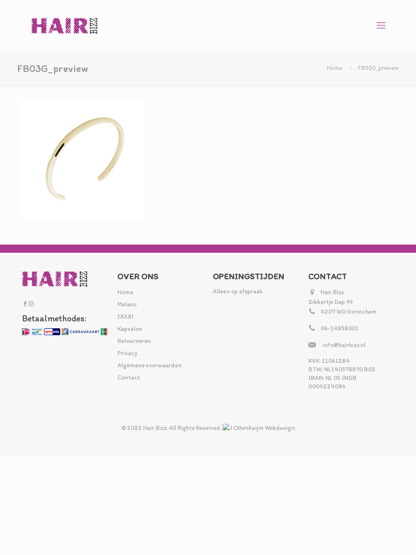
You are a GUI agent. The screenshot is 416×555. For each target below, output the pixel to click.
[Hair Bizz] (64, 25)
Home (334, 68)
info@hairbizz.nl (344, 345)
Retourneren (134, 341)
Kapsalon (129, 328)
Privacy (127, 353)
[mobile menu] (381, 26)
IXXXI (125, 316)
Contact (128, 377)
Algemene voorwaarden (149, 365)
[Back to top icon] (377, 538)
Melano (126, 304)
